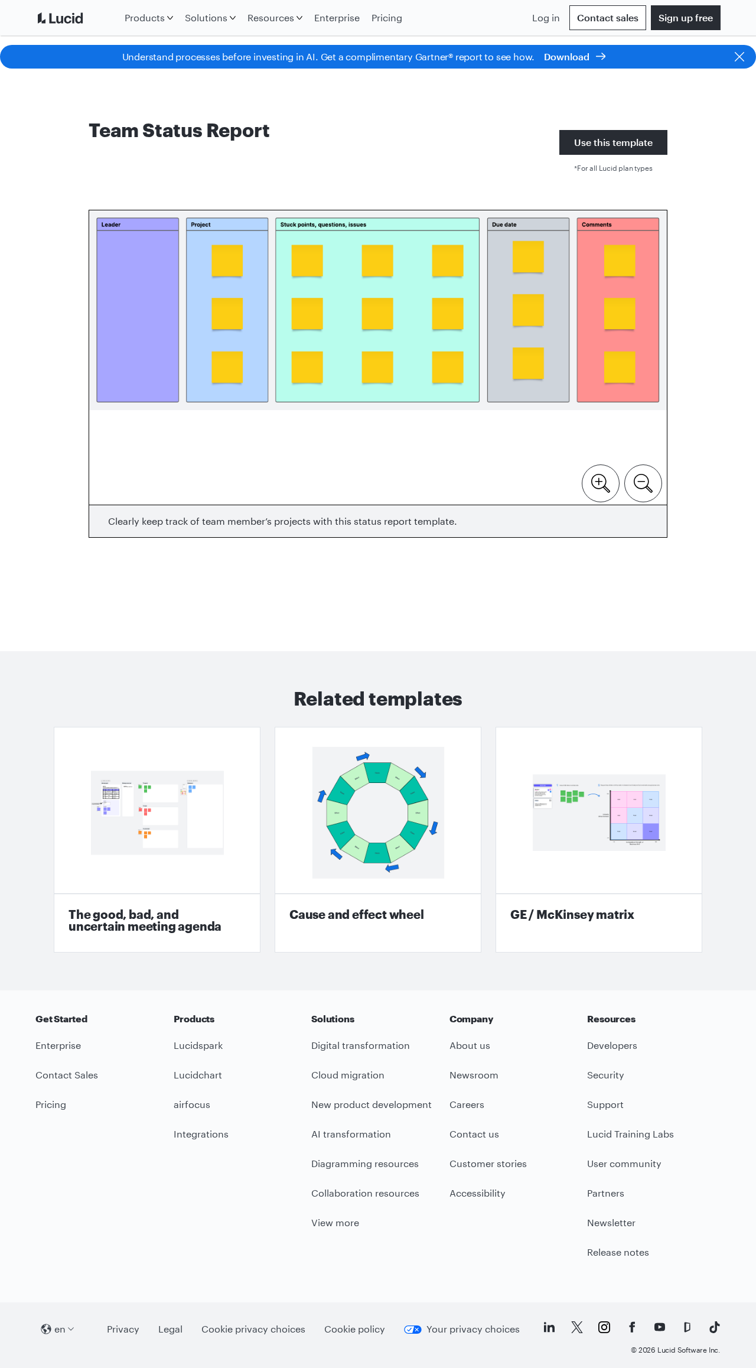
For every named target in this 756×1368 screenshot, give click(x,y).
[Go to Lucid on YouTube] (660, 1327)
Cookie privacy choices (253, 1328)
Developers (612, 1045)
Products (145, 17)
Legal (170, 1328)
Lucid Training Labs (630, 1133)
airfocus (192, 1104)
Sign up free (686, 17)
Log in (546, 17)
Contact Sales (66, 1074)
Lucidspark (198, 1045)
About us (469, 1045)
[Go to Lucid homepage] (77, 18)
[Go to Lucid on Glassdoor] (687, 1327)
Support (605, 1104)
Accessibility (477, 1192)
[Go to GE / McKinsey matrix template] (599, 839)
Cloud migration (347, 1074)
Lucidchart (198, 1074)
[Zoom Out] (643, 482)
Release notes (618, 1251)
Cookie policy (354, 1328)
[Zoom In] (601, 482)
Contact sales (607, 17)
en (60, 1328)
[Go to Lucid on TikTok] (715, 1327)
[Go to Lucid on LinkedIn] (549, 1327)
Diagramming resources (365, 1163)
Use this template (613, 142)
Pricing (387, 17)
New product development (371, 1104)
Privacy (123, 1328)
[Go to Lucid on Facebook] (632, 1327)
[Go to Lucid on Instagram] (604, 1327)
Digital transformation (360, 1045)
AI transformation (351, 1133)
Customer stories (488, 1163)
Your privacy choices (473, 1328)
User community (624, 1163)
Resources (270, 17)
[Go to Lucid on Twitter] (577, 1327)
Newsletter (611, 1222)
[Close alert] (739, 57)
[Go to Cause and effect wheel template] (378, 839)
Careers (466, 1104)
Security (605, 1074)
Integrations (201, 1133)
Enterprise (337, 17)
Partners (605, 1192)
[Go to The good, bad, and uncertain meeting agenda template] (157, 839)
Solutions (206, 17)
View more (335, 1222)
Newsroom (473, 1074)
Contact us (474, 1133)
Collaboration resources (365, 1192)
